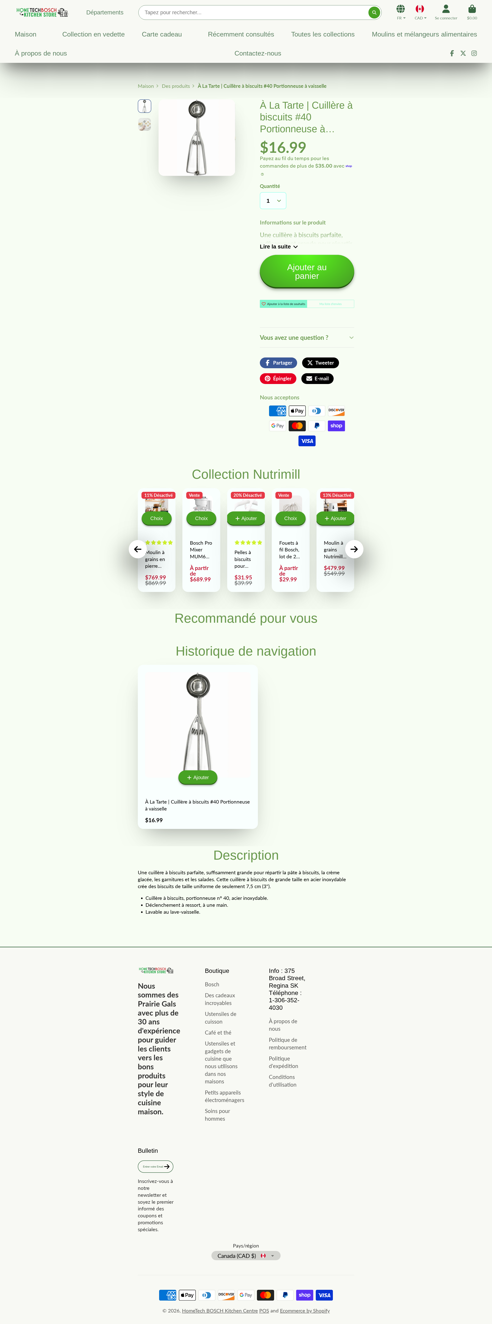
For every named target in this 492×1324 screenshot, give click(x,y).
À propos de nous (41, 53)
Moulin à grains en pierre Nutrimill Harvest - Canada (156, 540)
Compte (446, 12)
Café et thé (218, 1032)
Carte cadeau (162, 34)
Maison (25, 34)
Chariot (472, 12)
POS (264, 1310)
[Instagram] (474, 53)
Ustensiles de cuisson (220, 1018)
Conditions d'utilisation (283, 1081)
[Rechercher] (374, 12)
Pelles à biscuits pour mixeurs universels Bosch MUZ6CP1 (246, 540)
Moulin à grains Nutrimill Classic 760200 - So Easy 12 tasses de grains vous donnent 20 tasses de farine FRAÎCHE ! (335, 540)
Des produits (176, 86)
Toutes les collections (323, 34)
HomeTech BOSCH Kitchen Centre (220, 1310)
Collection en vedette (93, 34)
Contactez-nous (257, 53)
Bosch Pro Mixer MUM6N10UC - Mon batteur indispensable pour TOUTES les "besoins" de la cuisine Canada (201, 540)
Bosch (212, 984)
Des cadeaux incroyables (220, 999)
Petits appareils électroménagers (224, 1096)
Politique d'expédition (283, 1062)
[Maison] (42, 12)
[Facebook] (452, 53)
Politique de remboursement (288, 1043)
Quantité (270, 186)
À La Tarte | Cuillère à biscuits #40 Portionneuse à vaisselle (198, 747)
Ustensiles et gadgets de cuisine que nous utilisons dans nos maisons (221, 1062)
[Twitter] (463, 53)
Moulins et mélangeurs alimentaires (424, 34)
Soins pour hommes (217, 1115)
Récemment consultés (241, 34)
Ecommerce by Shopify (305, 1310)
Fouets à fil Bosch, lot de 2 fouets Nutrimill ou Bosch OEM (290, 540)
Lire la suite (275, 246)
